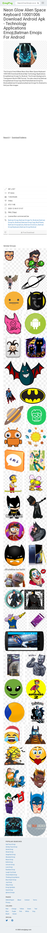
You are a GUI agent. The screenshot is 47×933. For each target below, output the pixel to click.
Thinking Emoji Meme (12, 877)
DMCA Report (10, 900)
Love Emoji (9, 867)
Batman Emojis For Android (29, 220)
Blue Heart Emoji (11, 880)
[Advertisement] (23, 111)
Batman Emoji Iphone (16, 225)
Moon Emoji (9, 859)
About (19, 900)
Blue (7, 911)
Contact (27, 900)
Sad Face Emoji (10, 844)
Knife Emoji (9, 862)
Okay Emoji (9, 885)
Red (7, 909)
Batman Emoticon (30, 225)
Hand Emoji (9, 890)
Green (29, 909)
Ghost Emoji (9, 852)
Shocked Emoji (10, 857)
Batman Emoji (13, 220)
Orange (14, 909)
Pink (20, 911)
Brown (15, 914)
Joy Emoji (9, 882)
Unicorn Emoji (10, 864)
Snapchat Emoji (11, 854)
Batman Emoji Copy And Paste (32, 222)
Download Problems (19, 137)
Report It (6, 137)
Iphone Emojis (10, 892)
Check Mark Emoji (11, 875)
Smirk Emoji (9, 849)
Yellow (22, 909)
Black (7, 914)
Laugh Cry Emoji (11, 872)
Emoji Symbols (10, 887)
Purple (14, 911)
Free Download (28, 232)
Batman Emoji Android (28, 227)
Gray (33, 911)
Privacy (8, 902)
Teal (35, 909)
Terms (35, 900)
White (27, 911)
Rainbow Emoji (10, 869)
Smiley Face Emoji (11, 847)
